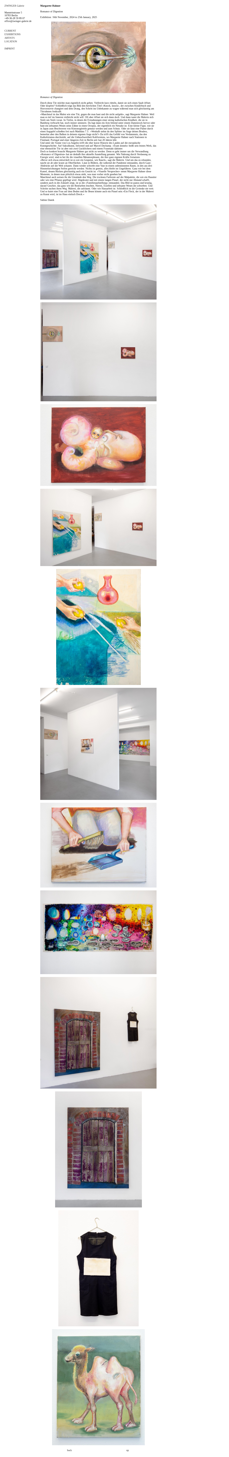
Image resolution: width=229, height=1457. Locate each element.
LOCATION (10, 41)
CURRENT (10, 30)
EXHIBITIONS (12, 34)
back (69, 1450)
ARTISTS (9, 38)
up (127, 1450)
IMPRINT (9, 48)
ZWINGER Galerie (14, 5)
